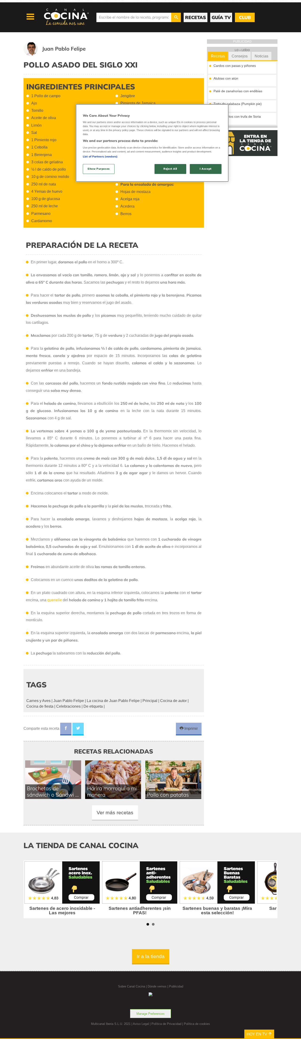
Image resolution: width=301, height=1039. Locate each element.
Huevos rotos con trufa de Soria (237, 116)
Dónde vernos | (158, 986)
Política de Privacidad (166, 1024)
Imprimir (190, 728)
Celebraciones (68, 706)
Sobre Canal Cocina (131, 986)
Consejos (240, 56)
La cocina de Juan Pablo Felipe (113, 701)
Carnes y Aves (38, 701)
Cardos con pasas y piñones (235, 66)
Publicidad (176, 986)
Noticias (261, 56)
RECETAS (195, 17)
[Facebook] (65, 729)
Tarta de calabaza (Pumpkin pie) (238, 104)
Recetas (218, 56)
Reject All (170, 168)
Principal (150, 701)
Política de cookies (197, 1024)
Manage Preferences (150, 1013)
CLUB (245, 17)
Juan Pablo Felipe (68, 701)
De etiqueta (93, 706)
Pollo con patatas (168, 794)
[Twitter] (78, 729)
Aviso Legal (141, 1024)
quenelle (54, 600)
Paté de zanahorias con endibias (238, 91)
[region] (152, 143)
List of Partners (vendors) (100, 156)
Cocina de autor (173, 701)
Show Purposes (98, 168)
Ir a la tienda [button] (151, 956)
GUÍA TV (221, 17)
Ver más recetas (115, 812)
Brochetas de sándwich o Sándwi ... (53, 791)
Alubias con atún (226, 78)
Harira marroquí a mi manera (112, 791)
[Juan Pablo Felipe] (60, 54)
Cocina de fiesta (39, 706)
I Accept (206, 168)
